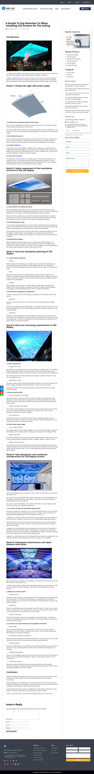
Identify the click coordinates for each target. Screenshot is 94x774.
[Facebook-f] (70, 130)
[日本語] (15, 764)
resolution (19, 156)
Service (77, 2)
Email (8, 725)
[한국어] (18, 764)
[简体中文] (10, 764)
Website (8, 728)
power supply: (17, 380)
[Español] (7, 764)
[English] (5, 764)
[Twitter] (79, 130)
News (61, 2)
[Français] (12, 764)
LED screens (21, 78)
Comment (9, 719)
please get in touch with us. (45, 693)
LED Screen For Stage (46, 9)
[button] (1, 387)
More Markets (65, 9)
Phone (67, 152)
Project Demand (70, 158)
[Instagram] (73, 130)
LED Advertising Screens (30, 9)
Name (8, 722)
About (69, 2)
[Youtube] (76, 130)
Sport (56, 9)
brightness (17, 145)
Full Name (68, 141)
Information (86, 2)
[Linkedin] (67, 130)
